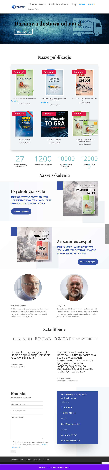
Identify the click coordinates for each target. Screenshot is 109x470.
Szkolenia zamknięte (59, 5)
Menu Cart (33, 9)
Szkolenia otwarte (37, 5)
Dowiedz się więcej (21, 211)
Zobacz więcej (23, 31)
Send (13, 451)
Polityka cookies (17, 459)
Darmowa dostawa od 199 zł (48, 23)
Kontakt (91, 5)
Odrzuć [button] (67, 467)
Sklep (74, 5)
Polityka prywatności (33, 459)
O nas (82, 5)
